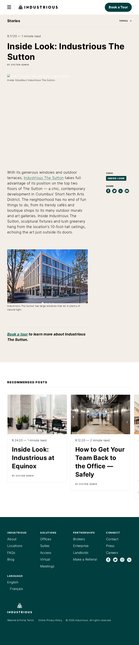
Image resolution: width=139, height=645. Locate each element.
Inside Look (116, 178)
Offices (45, 539)
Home (38, 7)
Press (110, 546)
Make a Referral (85, 559)
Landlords (80, 553)
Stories (13, 21)
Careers (112, 553)
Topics (123, 21)
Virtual (45, 559)
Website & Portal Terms (20, 620)
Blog (10, 559)
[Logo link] (25, 608)
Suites (45, 546)
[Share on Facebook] (108, 191)
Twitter (115, 559)
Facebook (108, 559)
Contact (112, 539)
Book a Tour (118, 7)
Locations (14, 546)
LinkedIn (129, 559)
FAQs (11, 553)
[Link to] (37, 438)
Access (45, 553)
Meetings (47, 566)
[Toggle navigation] (9, 7)
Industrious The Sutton (44, 178)
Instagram (122, 559)
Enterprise (81, 546)
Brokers (79, 539)
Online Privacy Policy (50, 620)
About (11, 539)
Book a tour (17, 334)
